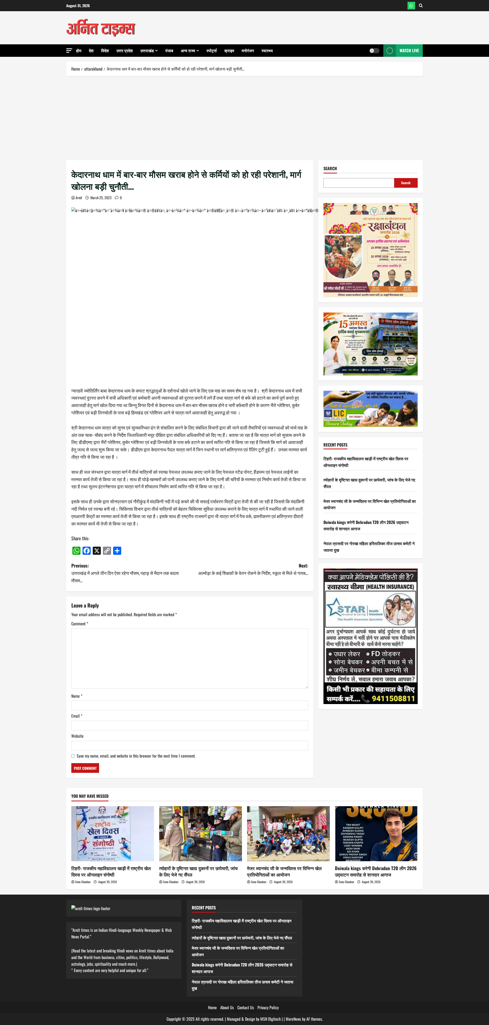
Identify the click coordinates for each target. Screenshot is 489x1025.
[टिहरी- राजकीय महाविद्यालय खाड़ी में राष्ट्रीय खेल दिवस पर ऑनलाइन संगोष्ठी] (112, 833)
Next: (253, 569)
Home (212, 1007)
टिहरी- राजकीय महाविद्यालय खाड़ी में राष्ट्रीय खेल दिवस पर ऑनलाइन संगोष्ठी (111, 871)
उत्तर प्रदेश (124, 50)
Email (76, 716)
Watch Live (409, 50)
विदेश (105, 50)
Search (330, 168)
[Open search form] (421, 5)
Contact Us (245, 1007)
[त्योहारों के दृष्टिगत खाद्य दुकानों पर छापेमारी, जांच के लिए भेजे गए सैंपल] (200, 833)
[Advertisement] (244, 117)
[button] (69, 50)
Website (77, 736)
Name (76, 696)
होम (78, 50)
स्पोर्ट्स (212, 50)
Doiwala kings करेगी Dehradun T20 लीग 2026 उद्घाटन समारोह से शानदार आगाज (376, 871)
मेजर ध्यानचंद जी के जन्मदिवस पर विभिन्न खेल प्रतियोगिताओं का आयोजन (284, 871)
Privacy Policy (268, 1007)
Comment (79, 624)
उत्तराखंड (147, 50)
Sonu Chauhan (82, 882)
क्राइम (229, 50)
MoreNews (293, 1019)
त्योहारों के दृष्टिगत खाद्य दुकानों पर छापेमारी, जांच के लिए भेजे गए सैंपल (198, 871)
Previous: (125, 573)
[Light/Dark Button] (374, 50)
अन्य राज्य (188, 50)
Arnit (79, 197)
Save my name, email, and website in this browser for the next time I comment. (136, 756)
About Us (227, 1007)
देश (91, 50)
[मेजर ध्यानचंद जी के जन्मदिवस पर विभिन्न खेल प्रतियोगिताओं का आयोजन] (288, 833)
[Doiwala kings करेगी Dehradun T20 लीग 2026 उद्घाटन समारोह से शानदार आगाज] (376, 833)
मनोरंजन (248, 50)
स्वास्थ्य (267, 50)
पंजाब (169, 50)
